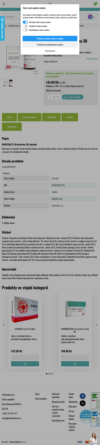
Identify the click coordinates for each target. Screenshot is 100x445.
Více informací (50, 50)
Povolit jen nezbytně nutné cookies (50, 44)
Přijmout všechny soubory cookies (50, 38)
